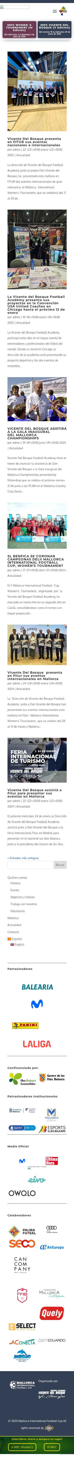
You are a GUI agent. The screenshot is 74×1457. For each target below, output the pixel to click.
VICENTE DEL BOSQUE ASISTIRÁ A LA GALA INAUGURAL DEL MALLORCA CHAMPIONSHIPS (37, 433)
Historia (15, 883)
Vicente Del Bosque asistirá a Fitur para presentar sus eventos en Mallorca (34, 793)
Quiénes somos (17, 877)
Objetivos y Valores (22, 897)
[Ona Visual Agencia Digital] (49, 1428)
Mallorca (13, 918)
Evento (14, 890)
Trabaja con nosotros (23, 904)
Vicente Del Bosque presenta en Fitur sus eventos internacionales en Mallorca (34, 676)
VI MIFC (52, 1447)
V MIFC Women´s (22, 1447)
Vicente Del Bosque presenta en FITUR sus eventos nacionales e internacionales (34, 142)
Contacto (13, 932)
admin (16, 149)
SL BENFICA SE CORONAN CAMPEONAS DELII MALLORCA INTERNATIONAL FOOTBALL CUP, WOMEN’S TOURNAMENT (35, 561)
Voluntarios (17, 911)
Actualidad (23, 155)
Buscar (60, 864)
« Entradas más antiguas (23, 858)
